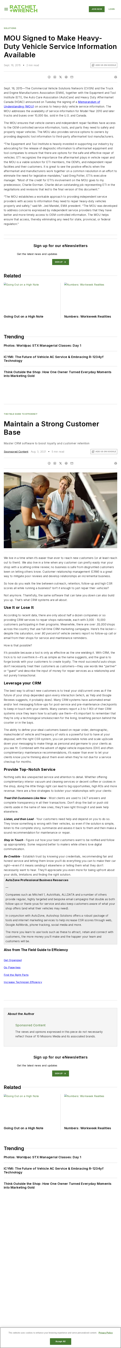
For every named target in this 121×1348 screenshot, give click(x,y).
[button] (6, 9)
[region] (60, 1337)
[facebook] (49, 77)
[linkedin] (54, 77)
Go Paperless (12, 967)
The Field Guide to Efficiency (20, 414)
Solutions (10, 28)
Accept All (60, 1341)
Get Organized (13, 960)
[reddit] (66, 77)
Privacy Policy (106, 1333)
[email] (71, 77)
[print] (115, 77)
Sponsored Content (16, 451)
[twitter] (60, 77)
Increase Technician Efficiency (23, 982)
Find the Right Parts (16, 974)
